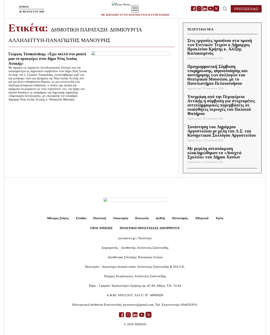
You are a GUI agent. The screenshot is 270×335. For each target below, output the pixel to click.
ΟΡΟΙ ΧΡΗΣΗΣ (101, 228)
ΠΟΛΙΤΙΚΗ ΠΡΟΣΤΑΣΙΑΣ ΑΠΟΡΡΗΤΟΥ (150, 228)
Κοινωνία (141, 218)
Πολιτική (99, 218)
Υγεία (219, 218)
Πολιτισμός (180, 218)
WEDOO (140, 324)
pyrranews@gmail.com (138, 304)
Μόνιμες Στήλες (58, 218)
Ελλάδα (81, 218)
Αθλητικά (201, 218)
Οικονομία (120, 218)
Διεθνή (160, 218)
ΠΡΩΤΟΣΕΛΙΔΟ (246, 9)
